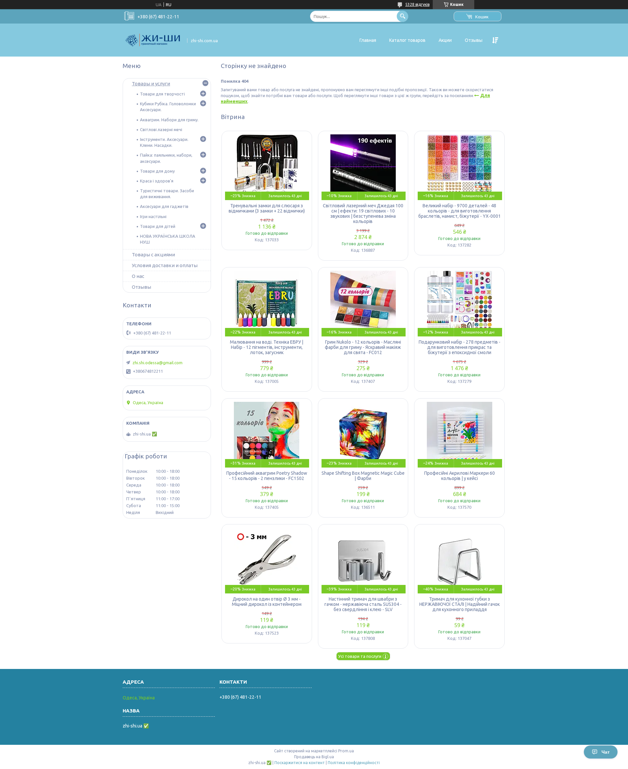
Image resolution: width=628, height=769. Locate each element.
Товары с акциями (153, 254)
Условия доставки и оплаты (165, 265)
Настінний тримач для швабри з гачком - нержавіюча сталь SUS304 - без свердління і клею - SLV (363, 604)
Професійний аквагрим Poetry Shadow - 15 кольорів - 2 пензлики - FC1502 (266, 475)
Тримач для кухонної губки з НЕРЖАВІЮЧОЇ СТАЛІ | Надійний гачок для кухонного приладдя (459, 604)
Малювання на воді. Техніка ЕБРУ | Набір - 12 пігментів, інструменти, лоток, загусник (266, 347)
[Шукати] (402, 16)
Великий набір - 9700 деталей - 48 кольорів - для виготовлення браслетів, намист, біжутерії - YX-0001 (459, 211)
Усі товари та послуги (359, 656)
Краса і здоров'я (156, 181)
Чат (606, 752)
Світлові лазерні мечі (161, 129)
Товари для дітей (157, 226)
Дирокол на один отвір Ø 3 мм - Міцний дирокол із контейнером (267, 601)
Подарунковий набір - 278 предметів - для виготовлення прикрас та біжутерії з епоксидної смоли (459, 347)
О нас (138, 276)
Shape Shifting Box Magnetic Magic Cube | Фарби (363, 475)
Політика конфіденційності (354, 762)
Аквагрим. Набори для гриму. (169, 119)
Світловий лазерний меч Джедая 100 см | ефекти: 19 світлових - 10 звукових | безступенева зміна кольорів (363, 213)
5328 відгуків (417, 4)
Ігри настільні (153, 216)
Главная (367, 40)
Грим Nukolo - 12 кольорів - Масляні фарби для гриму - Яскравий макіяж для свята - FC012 (363, 347)
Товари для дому (157, 171)
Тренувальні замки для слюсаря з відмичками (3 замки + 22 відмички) (267, 208)
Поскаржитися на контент (299, 762)
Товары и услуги (151, 83)
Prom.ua (346, 751)
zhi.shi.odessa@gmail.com (157, 362)
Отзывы (473, 40)
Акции (445, 40)
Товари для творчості (162, 94)
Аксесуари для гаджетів (164, 206)
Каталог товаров (407, 40)
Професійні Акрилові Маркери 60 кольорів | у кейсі (459, 475)
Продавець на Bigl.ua (314, 757)
